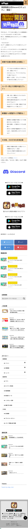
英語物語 (5, 358)
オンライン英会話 (9, 386)
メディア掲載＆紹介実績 (10, 423)
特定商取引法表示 (14, 524)
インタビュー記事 (9, 400)
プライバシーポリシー (10, 418)
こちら (14, 158)
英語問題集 (7, 390)
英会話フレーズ (8, 395)
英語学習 (5, 376)
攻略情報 (7, 368)
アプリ (6, 381)
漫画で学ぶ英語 (8, 405)
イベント (7, 363)
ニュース (7, 372)
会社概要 (7, 413)
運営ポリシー (19, 525)
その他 (4, 409)
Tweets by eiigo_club (7, 487)
